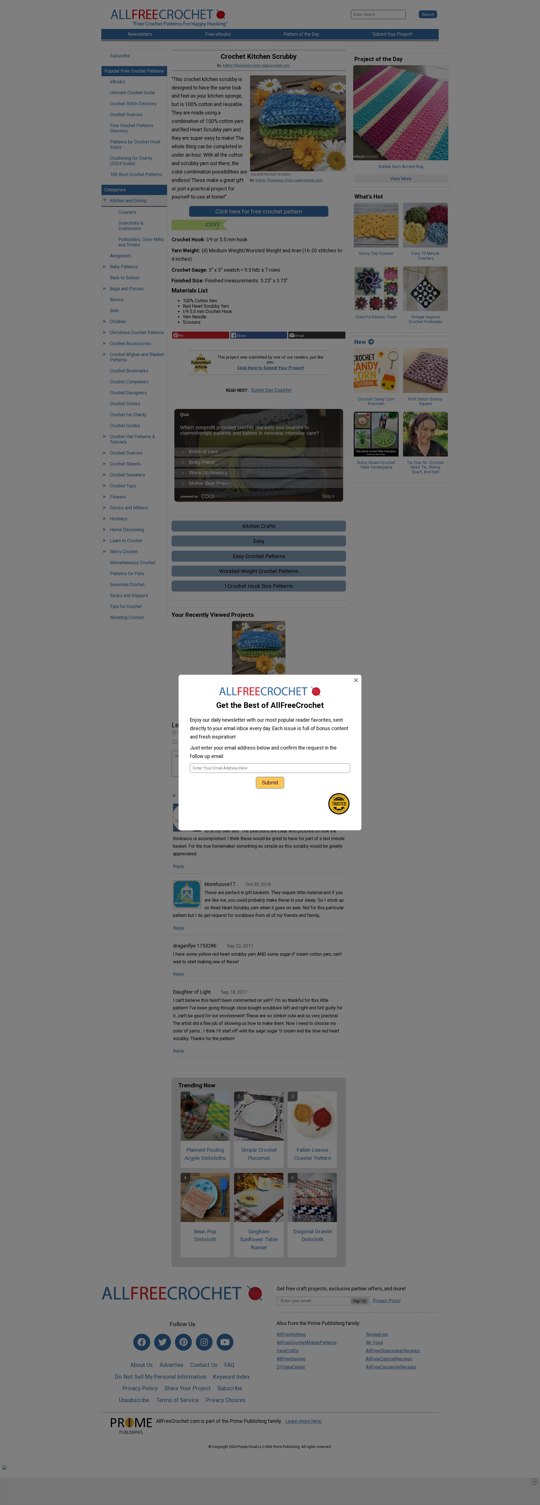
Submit (270, 782)
